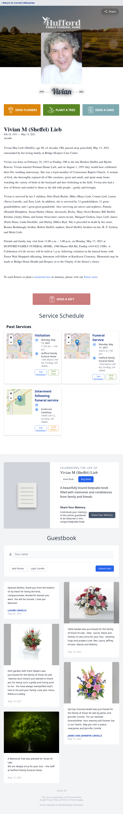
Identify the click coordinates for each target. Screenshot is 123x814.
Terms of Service (70, 799)
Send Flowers (53, 428)
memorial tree (42, 277)
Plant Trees (53, 372)
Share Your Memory (102, 514)
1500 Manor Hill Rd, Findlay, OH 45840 (49, 363)
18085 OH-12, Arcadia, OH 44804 (48, 418)
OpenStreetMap (65, 805)
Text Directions (40, 373)
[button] (19, 342)
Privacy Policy (52, 799)
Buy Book (86, 479)
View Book (68, 479)
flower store (90, 277)
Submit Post (104, 568)
